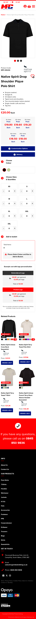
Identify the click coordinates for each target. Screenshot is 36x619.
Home (3, 15)
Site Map (10, 582)
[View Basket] (29, 6)
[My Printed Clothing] (11, 8)
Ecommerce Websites (14, 617)
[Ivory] (8, 169)
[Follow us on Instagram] (10, 576)
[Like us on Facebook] (3, 576)
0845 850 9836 (22, 440)
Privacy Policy (8, 581)
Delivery (19, 154)
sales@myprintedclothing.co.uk (16, 565)
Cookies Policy (17, 581)
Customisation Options (19, 148)
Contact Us (5, 469)
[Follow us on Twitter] (7, 575)
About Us (4, 465)
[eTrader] (18, 605)
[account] (25, 6)
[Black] (4, 169)
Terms (2, 581)
